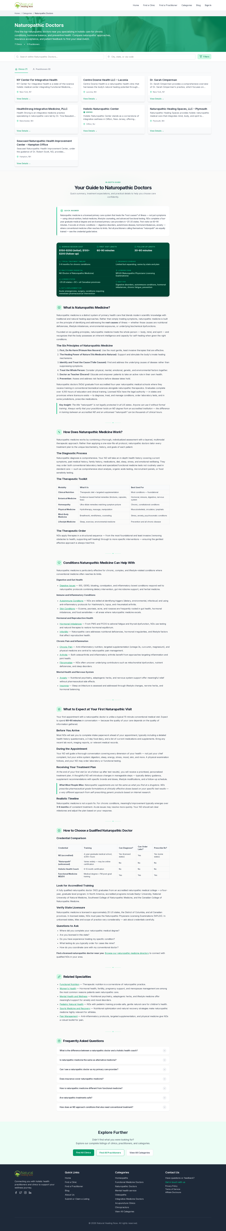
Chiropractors (122, 1207)
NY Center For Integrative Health (37, 79)
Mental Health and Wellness (73, 996)
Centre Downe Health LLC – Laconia (105, 79)
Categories (187, 5)
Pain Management (69, 1016)
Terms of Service (172, 1189)
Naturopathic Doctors (126, 1186)
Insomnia (64, 685)
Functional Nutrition (69, 984)
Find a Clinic (149, 5)
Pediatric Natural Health (71, 1004)
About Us (69, 1194)
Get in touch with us (175, 1182)
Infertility (64, 631)
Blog (198, 5)
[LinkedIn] (30, 1192)
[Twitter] (20, 1192)
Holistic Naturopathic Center (101, 108)
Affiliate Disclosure (173, 1192)
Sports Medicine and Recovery (75, 1008)
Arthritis (63, 654)
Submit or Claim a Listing (77, 1199)
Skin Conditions (67, 608)
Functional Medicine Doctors (129, 1182)
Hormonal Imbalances (71, 624)
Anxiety (63, 677)
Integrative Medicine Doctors (129, 1199)
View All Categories (140, 1152)
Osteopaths (120, 1194)
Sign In (208, 5)
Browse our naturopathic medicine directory (127, 953)
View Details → (24, 99)
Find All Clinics (83, 1152)
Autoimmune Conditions (71, 600)
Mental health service (125, 1190)
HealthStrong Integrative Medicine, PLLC (42, 108)
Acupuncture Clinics (125, 1203)
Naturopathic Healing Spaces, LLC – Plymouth (178, 108)
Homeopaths (121, 1178)
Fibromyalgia (66, 662)
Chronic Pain (66, 647)
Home (136, 5)
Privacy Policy (171, 1186)
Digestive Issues (67, 585)
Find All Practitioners (110, 1152)
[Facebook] (16, 1192)
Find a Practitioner (168, 5)
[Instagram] (25, 1192)
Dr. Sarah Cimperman (163, 79)
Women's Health (68, 988)
